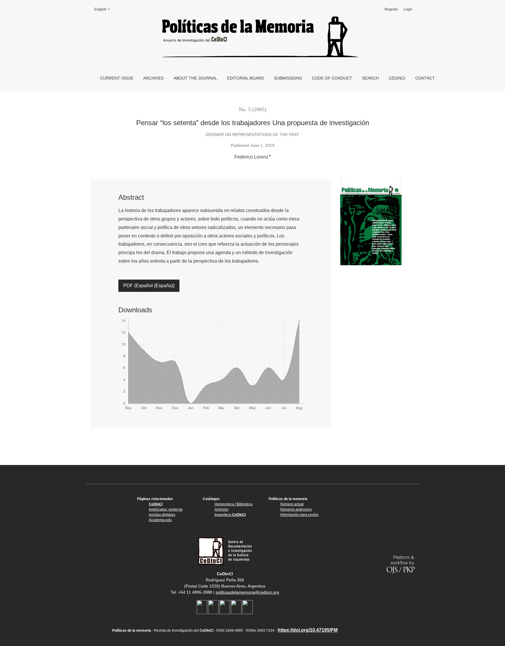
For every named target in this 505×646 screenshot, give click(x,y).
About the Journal (195, 78)
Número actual (292, 504)
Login (407, 9)
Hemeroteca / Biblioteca (233, 504)
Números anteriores (296, 509)
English (104, 9)
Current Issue (116, 78)
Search (370, 78)
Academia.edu (160, 520)
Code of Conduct (332, 78)
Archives (153, 78)
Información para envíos (299, 515)
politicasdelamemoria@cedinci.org (247, 592)
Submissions (288, 78)
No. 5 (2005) (252, 109)
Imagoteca (230, 515)
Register (391, 9)
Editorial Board (245, 78)
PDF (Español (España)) (148, 285)
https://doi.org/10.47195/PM (308, 630)
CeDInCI (397, 78)
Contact (425, 78)
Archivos (221, 509)
